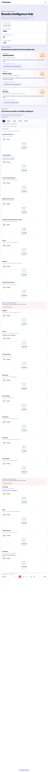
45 (31, 576)
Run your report (7, 25)
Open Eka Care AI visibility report (11, 102)
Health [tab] (14, 121)
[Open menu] (45, 2)
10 (23, 576)
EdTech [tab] (26, 121)
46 (34, 576)
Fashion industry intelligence (8, 158)
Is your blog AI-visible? (24, 770)
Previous (4, 576)
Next (45, 576)
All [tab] (3, 121)
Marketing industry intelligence (9, 335)
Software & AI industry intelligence (9, 490)
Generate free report (7, 307)
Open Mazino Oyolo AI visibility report (12, 84)
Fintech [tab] (8, 121)
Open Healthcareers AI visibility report (12, 66)
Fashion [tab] (20, 121)
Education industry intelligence (9, 555)
